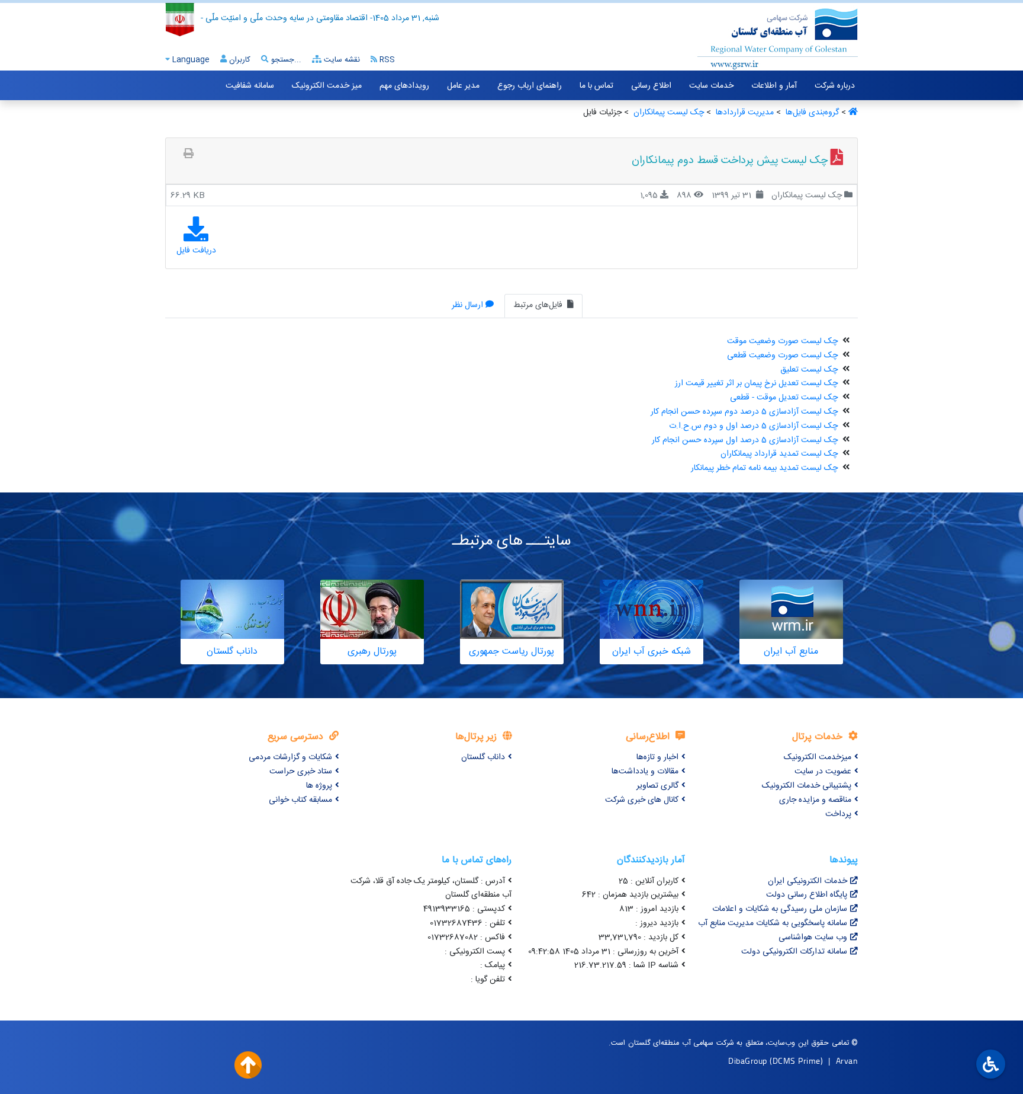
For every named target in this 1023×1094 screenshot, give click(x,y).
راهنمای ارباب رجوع (529, 86)
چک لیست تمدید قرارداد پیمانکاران (779, 454)
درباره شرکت (835, 86)
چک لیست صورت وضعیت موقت (782, 341)
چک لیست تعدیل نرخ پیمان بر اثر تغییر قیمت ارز (756, 383)
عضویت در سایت (822, 771)
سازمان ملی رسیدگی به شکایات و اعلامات (779, 909)
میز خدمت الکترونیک (327, 86)
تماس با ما (596, 86)
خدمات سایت (711, 86)
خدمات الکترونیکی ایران (807, 881)
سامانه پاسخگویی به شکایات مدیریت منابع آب (772, 923)
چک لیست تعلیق (809, 370)
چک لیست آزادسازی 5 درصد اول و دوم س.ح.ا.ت (753, 426)
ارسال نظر (467, 305)
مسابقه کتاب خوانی (300, 800)
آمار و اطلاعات (774, 86)
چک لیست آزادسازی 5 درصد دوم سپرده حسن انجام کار (744, 412)
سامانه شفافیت (250, 86)
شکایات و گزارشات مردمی (290, 757)
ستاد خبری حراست (300, 771)
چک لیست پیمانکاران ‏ (667, 112)
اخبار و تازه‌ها (657, 757)
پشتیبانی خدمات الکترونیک (806, 786)
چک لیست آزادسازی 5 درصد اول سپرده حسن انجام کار (745, 440)
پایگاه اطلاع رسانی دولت (806, 895)
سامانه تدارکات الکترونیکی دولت (794, 952)
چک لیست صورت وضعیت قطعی (782, 355)
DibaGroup (747, 1060)
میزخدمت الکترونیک (817, 757)
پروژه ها (319, 786)
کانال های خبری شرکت (641, 800)
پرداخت (838, 814)
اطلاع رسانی (651, 86)
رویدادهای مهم (404, 86)
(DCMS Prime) (796, 1060)
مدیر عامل (463, 86)
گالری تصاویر (657, 786)
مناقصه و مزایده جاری (815, 800)
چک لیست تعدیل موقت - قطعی (784, 398)
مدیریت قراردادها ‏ (743, 112)
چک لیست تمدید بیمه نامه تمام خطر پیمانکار (764, 468)
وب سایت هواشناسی (812, 937)
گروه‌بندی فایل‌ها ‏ (811, 112)
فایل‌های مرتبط (539, 305)
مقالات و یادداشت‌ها (645, 771)
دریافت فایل (196, 251)
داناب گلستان (483, 757)
